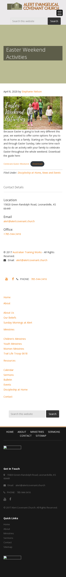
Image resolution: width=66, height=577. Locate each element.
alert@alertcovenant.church (19, 221)
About (7, 303)
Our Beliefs (10, 317)
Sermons (9, 375)
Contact (8, 396)
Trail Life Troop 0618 (15, 353)
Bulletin (8, 379)
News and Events (51, 172)
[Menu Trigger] (59, 13)
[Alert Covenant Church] (33, 6)
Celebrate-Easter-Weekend (16, 163)
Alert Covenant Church (24, 507)
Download (37, 163)
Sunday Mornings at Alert (18, 322)
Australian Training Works (27, 252)
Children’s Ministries (15, 338)
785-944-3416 (39, 279)
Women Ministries (14, 348)
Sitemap (41, 435)
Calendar (9, 370)
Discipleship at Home (29, 172)
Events (7, 384)
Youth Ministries (13, 343)
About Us (9, 312)
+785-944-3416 (12, 234)
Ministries (9, 329)
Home (7, 297)
